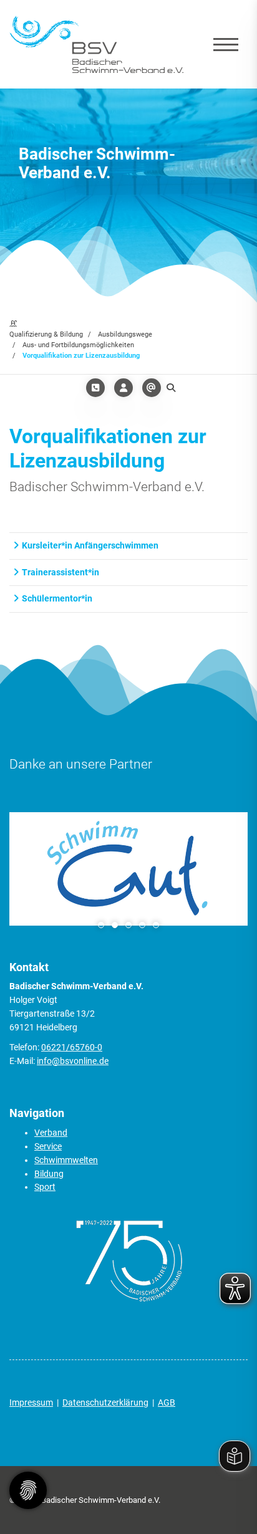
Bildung (49, 1174)
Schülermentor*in (57, 598)
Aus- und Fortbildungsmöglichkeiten (78, 345)
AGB (166, 1402)
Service (48, 1146)
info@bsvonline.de (73, 1061)
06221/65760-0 (71, 1047)
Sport (45, 1187)
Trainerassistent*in (60, 572)
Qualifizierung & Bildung (46, 334)
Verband (50, 1133)
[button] (101, 925)
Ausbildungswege (125, 334)
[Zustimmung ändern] (28, 1490)
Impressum (31, 1402)
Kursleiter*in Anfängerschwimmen (90, 545)
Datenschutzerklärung (105, 1402)
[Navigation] (226, 44)
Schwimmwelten (66, 1160)
